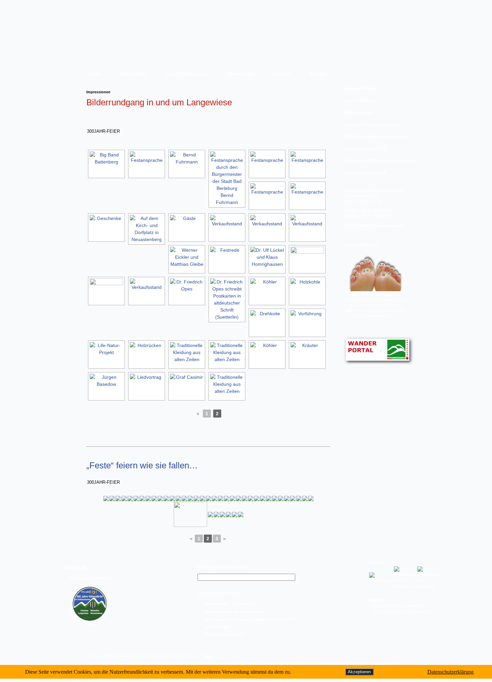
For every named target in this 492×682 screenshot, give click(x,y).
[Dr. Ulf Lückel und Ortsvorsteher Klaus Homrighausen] (267, 259)
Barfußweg (378, 294)
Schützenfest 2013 (364, 148)
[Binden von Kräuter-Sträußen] (307, 354)
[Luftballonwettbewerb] (226, 498)
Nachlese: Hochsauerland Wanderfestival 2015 (250, 619)
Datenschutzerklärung (450, 672)
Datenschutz (184, 656)
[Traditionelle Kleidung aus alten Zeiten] (186, 354)
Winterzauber (358, 112)
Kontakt (281, 74)
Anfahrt (317, 74)
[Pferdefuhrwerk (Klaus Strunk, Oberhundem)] (146, 354)
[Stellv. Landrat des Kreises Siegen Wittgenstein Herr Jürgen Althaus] (196, 498)
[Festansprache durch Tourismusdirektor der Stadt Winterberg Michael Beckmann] (146, 164)
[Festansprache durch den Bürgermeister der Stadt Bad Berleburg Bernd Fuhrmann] (186, 164)
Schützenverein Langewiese (398, 605)
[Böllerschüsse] (208, 498)
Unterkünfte (133, 74)
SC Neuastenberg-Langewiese (401, 611)
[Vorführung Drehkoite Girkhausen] (267, 322)
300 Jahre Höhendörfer (91, 578)
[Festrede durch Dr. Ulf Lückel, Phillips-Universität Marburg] (227, 259)
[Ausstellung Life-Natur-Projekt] (106, 354)
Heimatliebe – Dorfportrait (230, 604)
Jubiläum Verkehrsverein (371, 124)
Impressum (160, 656)
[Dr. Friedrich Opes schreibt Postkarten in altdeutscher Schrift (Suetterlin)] (186, 291)
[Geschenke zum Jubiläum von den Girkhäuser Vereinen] (287, 498)
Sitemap (139, 656)
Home (94, 74)
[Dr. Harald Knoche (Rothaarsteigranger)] (148, 498)
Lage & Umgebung (187, 74)
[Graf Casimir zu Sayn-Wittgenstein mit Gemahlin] (186, 386)
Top (207, 656)
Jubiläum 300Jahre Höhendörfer (377, 160)
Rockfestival (217, 627)
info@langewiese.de (381, 225)
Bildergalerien (117, 656)
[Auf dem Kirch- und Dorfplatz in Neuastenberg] (146, 229)
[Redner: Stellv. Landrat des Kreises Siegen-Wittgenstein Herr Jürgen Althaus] (268, 498)
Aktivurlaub (240, 74)
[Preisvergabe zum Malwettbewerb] (293, 498)
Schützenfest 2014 (364, 172)
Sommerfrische (360, 88)
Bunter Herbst (359, 100)
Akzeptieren (359, 671)
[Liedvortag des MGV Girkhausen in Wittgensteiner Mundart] (146, 386)
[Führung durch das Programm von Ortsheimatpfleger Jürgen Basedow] (106, 386)
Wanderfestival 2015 (224, 635)
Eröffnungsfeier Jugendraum (376, 136)
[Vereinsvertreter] (274, 498)
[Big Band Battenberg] (106, 164)
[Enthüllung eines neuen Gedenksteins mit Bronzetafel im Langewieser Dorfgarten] (178, 498)
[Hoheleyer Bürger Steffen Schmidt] (118, 498)
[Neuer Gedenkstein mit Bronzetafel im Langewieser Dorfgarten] (184, 498)
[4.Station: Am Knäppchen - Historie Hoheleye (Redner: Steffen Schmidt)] (112, 498)
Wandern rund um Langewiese (234, 611)
